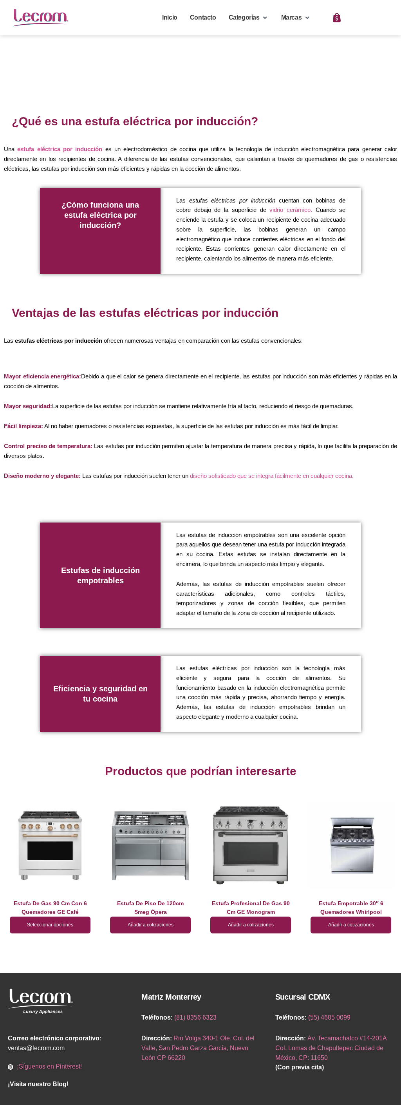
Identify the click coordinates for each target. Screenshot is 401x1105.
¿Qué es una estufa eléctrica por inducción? (135, 121)
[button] (248, 18)
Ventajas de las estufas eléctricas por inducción (145, 312)
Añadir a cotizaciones (150, 925)
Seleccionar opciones (50, 925)
